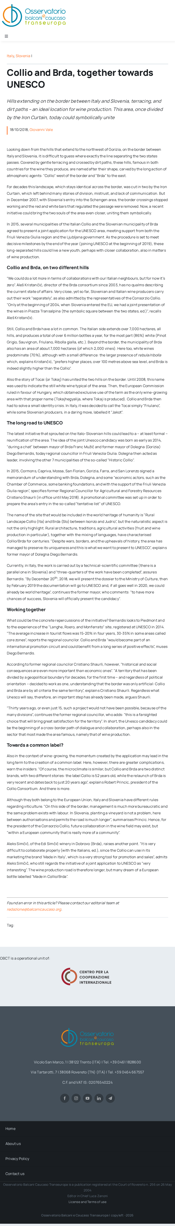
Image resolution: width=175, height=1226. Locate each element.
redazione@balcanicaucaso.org (34, 909)
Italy (10, 55)
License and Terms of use (87, 1202)
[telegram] (110, 1098)
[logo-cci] (87, 967)
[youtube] (87, 1098)
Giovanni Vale (41, 129)
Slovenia (23, 55)
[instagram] (76, 1098)
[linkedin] (98, 1098)
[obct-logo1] (87, 1026)
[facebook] (64, 1098)
